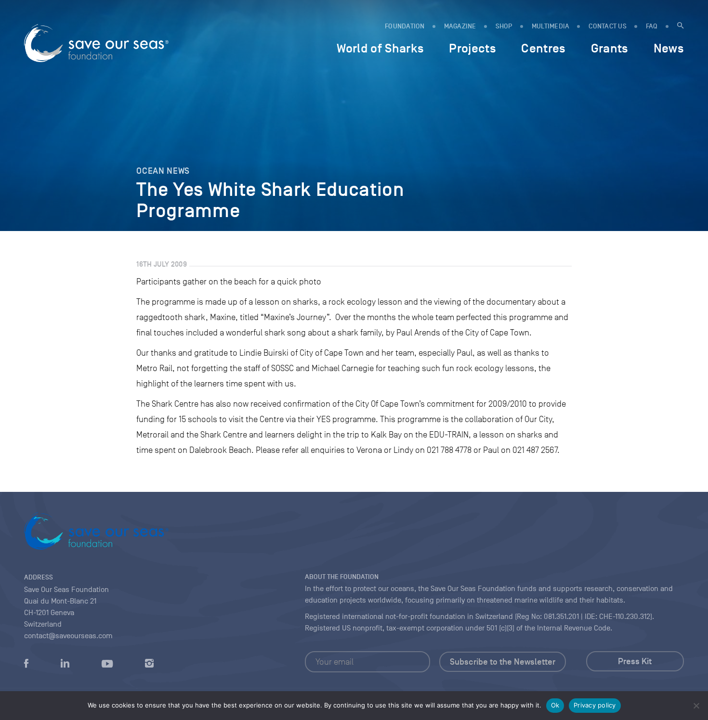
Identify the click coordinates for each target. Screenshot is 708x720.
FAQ (652, 26)
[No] (696, 705)
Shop (504, 26)
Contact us (608, 26)
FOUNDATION (405, 26)
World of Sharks (380, 48)
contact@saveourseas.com (68, 635)
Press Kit (635, 661)
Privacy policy (595, 705)
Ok (555, 705)
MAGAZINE (460, 26)
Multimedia (551, 26)
